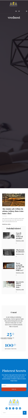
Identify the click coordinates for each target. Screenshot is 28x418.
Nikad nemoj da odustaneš (20, 251)
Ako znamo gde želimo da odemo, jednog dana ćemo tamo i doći (12, 211)
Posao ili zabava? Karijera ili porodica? (19, 235)
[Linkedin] (17, 408)
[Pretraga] (25, 413)
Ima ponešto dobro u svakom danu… (20, 284)
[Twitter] (10, 408)
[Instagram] (13, 408)
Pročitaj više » (6, 224)
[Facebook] (7, 408)
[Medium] (20, 408)
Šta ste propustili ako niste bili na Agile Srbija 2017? (20, 266)
